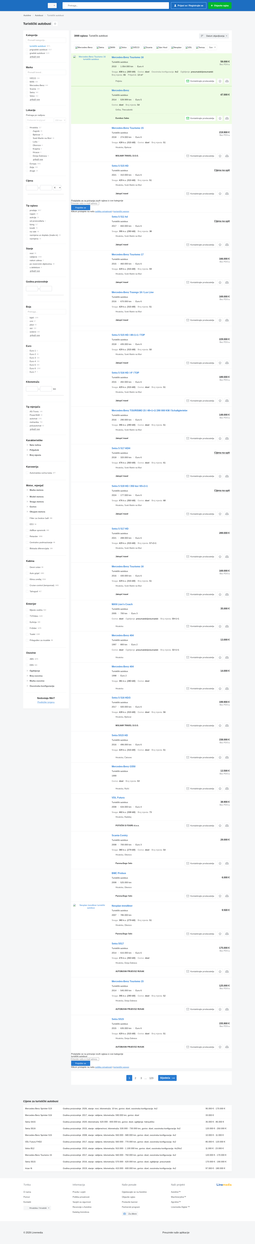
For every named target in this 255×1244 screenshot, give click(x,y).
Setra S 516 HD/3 (121, 697)
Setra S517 (118, 943)
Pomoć (26, 1197)
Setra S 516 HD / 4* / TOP (125, 372)
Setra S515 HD (120, 735)
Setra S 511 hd (120, 216)
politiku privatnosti (103, 211)
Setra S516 (30, 1128)
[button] (220, 81)
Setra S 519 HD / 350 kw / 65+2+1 (130, 486)
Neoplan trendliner (122, 906)
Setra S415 (30, 1122)
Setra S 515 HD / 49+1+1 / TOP (128, 335)
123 (151, 1078)
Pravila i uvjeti (79, 1192)
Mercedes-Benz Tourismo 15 (128, 128)
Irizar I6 (28, 1168)
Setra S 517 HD (120, 528)
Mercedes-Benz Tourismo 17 (128, 254)
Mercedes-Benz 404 (123, 635)
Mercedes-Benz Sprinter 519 (38, 1108)
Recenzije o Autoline (82, 1207)
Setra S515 (118, 1019)
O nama (27, 1192)
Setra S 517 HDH (121, 448)
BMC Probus (119, 873)
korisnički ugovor (121, 211)
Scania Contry (120, 835)
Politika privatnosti (81, 1197)
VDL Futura (118, 797)
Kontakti (27, 1202)
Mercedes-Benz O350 (123, 766)
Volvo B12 (29, 1148)
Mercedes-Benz (120, 90)
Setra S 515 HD (120, 166)
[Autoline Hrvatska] (33, 5)
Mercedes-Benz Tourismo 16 (128, 57)
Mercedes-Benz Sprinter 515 (38, 1135)
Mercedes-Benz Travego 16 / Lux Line (133, 292)
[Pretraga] (65, 5)
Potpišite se (80, 207)
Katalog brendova (81, 1212)
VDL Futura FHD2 (33, 1142)
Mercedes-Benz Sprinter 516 (38, 1115)
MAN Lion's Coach (122, 604)
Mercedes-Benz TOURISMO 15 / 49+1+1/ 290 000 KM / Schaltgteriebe (149, 410)
